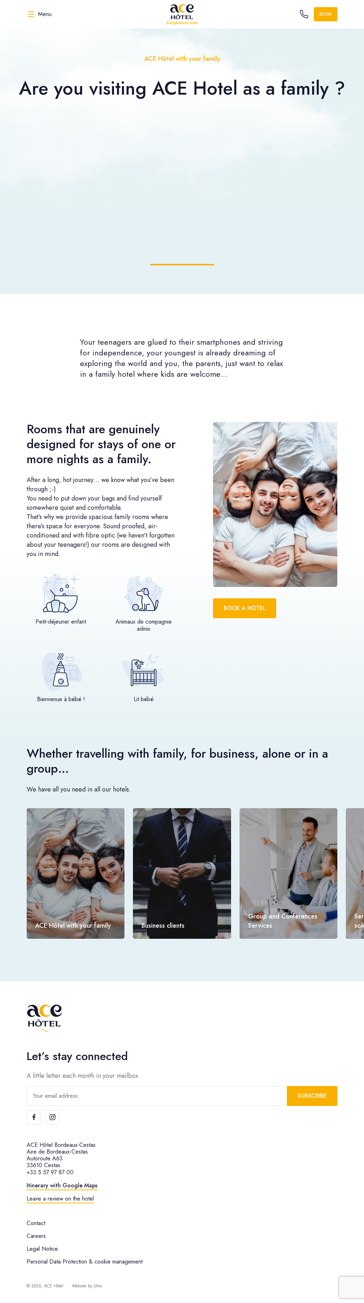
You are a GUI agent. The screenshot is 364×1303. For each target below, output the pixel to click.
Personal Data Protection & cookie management (85, 1261)
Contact (36, 1223)
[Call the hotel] (304, 14)
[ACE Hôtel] (182, 14)
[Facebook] (34, 1117)
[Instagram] (52, 1117)
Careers (36, 1236)
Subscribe (312, 1096)
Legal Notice (42, 1249)
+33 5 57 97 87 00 (50, 1172)
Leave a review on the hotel (60, 1199)
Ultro (97, 1286)
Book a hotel (245, 608)
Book (326, 14)
